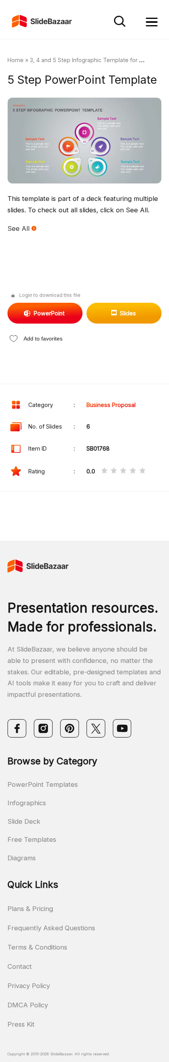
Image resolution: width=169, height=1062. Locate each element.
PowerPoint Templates (42, 784)
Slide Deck (23, 821)
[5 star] (142, 471)
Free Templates (31, 839)
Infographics (26, 803)
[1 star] (104, 471)
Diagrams (21, 858)
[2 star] (114, 471)
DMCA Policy (27, 1005)
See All (19, 228)
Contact (19, 966)
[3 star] (123, 471)
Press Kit (21, 1024)
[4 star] (132, 471)
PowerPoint (49, 313)
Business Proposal (111, 404)
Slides (128, 313)
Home (15, 60)
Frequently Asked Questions (51, 928)
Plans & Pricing (30, 909)
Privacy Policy (28, 986)
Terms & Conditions (37, 947)
